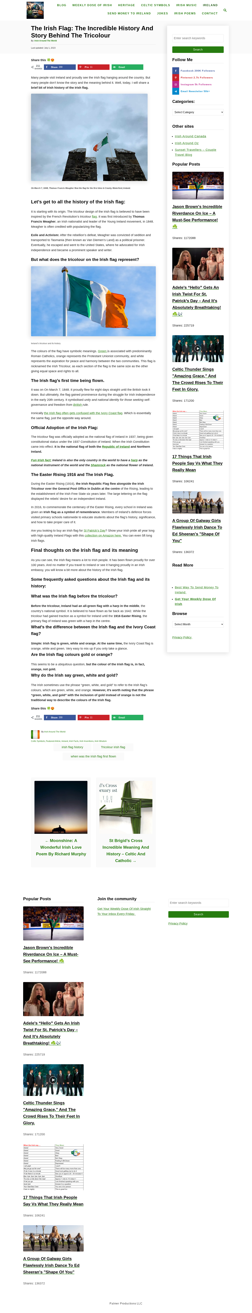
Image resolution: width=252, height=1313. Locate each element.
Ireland (65, 741)
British (78, 404)
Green (102, 351)
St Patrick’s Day (94, 530)
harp (134, 460)
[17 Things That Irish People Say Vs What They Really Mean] (198, 430)
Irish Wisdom (101, 741)
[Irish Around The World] (35, 10)
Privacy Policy (182, 637)
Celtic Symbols (38, 741)
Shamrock (98, 465)
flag (94, 216)
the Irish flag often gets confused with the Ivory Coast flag (83, 413)
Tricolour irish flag (113, 747)
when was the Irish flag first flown (93, 756)
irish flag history (72, 747)
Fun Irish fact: (41, 460)
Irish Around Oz (187, 143)
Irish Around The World (45, 41)
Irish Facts (74, 741)
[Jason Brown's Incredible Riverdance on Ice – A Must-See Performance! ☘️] (198, 185)
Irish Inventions (87, 741)
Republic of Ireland (116, 446)
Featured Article (53, 741)
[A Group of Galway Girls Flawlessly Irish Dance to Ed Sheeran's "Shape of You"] (198, 502)
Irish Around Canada (190, 136)
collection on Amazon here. (103, 535)
